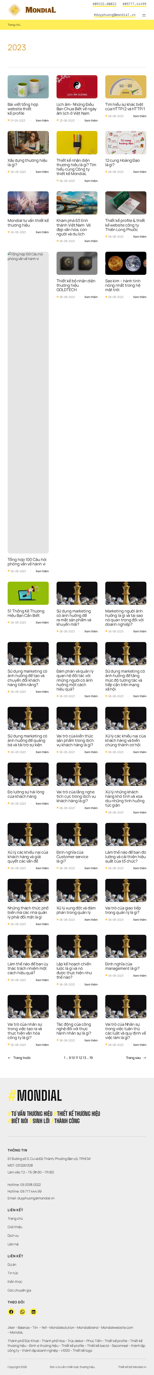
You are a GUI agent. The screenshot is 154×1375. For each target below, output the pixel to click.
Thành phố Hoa (53, 1340)
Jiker (11, 1327)
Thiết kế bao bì (98, 1345)
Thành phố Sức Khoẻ (23, 1340)
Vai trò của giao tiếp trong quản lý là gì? (123, 910)
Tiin (35, 1327)
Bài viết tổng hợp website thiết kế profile (23, 109)
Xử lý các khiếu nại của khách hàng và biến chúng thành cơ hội (126, 740)
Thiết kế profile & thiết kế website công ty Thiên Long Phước (125, 225)
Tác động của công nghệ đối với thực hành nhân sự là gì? (74, 1028)
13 (84, 1057)
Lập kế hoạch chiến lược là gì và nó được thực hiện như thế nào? (75, 970)
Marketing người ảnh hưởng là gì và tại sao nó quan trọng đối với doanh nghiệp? (125, 617)
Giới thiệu (15, 1227)
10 (73, 1057)
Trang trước (19, 1057)
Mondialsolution (62, 1327)
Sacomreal (120, 1345)
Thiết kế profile (115, 1340)
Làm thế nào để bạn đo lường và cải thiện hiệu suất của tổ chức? (126, 856)
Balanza (23, 1327)
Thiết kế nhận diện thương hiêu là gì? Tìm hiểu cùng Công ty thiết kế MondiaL (77, 167)
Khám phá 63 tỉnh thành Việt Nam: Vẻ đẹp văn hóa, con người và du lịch (74, 227)
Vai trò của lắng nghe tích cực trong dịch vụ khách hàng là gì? (77, 796)
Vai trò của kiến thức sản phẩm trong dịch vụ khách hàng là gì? (76, 740)
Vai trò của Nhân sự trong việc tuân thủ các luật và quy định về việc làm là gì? (126, 1030)
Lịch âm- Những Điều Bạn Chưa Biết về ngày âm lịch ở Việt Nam (77, 109)
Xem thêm (42, 121)
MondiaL (16, 1332)
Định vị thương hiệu (44, 1345)
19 (91, 1057)
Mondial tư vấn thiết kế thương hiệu (29, 223)
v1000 (65, 1350)
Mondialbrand (87, 1327)
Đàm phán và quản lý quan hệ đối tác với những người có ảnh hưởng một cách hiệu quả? (75, 680)
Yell (44, 1327)
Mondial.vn (139, 1367)
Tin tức (13, 1273)
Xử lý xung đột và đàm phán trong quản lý (76, 910)
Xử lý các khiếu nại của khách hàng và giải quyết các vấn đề (28, 856)
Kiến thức (15, 1281)
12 (80, 1057)
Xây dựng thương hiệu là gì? (28, 162)
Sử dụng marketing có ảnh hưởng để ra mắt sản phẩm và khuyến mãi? (74, 617)
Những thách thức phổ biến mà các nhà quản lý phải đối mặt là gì (28, 912)
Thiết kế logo (82, 1350)
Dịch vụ (13, 1235)
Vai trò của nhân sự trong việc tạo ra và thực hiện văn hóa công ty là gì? (25, 1030)
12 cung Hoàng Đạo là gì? (123, 162)
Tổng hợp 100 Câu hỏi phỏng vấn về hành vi (27, 562)
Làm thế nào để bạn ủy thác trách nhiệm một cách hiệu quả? (28, 968)
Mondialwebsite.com (117, 1327)
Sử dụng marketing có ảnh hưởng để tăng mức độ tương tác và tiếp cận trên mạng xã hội (125, 680)
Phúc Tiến (94, 1340)
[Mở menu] (144, 15)
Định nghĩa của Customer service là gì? (73, 856)
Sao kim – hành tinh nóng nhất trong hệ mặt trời (123, 285)
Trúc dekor (76, 1340)
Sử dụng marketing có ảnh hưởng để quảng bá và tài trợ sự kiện (28, 740)
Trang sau (136, 1057)
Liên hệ (13, 1244)
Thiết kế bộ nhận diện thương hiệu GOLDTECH (76, 285)
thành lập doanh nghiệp (40, 1350)
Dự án (12, 1264)
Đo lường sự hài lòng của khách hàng (26, 794)
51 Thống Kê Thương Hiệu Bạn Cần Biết (26, 613)
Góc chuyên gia (19, 1290)
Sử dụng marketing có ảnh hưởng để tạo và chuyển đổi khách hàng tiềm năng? (28, 677)
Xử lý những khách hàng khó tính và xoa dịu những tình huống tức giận (125, 798)
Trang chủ (14, 25)
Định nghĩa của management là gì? (122, 966)
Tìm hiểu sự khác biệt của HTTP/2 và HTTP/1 (125, 106)
